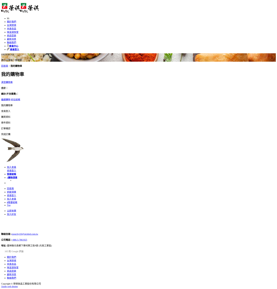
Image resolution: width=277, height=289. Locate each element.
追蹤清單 (11, 192)
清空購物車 (7, 82)
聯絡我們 (11, 42)
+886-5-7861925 (19, 240)
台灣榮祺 (11, 25)
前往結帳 (15, 99)
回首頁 (4, 66)
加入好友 (11, 214)
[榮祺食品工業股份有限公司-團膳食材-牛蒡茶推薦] (20, 11)
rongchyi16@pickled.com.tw (25, 234)
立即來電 (11, 211)
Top (9, 205)
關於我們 (11, 22)
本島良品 (11, 28)
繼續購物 (5, 99)
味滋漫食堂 (12, 32)
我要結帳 (12, 202)
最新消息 (11, 39)
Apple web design (9, 286)
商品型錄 (11, 35)
